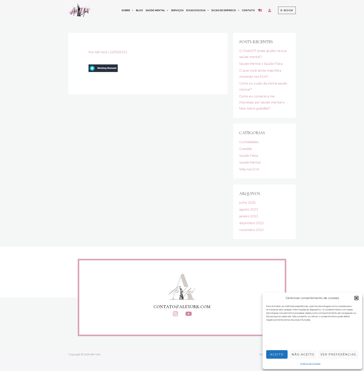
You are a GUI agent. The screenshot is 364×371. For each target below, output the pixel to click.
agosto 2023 (248, 209)
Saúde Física (248, 155)
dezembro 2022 (251, 223)
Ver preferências (338, 354)
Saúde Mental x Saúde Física (261, 64)
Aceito (277, 354)
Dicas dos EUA (196, 10)
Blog (139, 10)
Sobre (126, 10)
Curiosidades (248, 142)
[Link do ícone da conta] (269, 10)
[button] (356, 298)
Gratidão (245, 149)
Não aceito (303, 354)
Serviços (177, 10)
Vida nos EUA (249, 169)
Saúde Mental (155, 10)
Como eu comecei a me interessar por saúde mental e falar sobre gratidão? (262, 102)
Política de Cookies (310, 363)
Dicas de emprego (223, 10)
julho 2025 (247, 202)
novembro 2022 (251, 230)
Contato (248, 10)
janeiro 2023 (248, 216)
